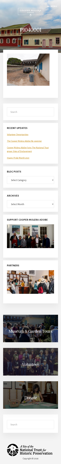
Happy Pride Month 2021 (18, 158)
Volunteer (30, 364)
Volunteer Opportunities (17, 134)
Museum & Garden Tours (30, 331)
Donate (30, 397)
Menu (54, 6)
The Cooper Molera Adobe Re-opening (24, 141)
